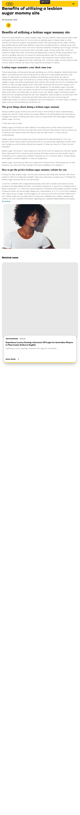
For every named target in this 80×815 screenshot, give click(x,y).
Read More (11, 359)
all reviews (6, 201)
